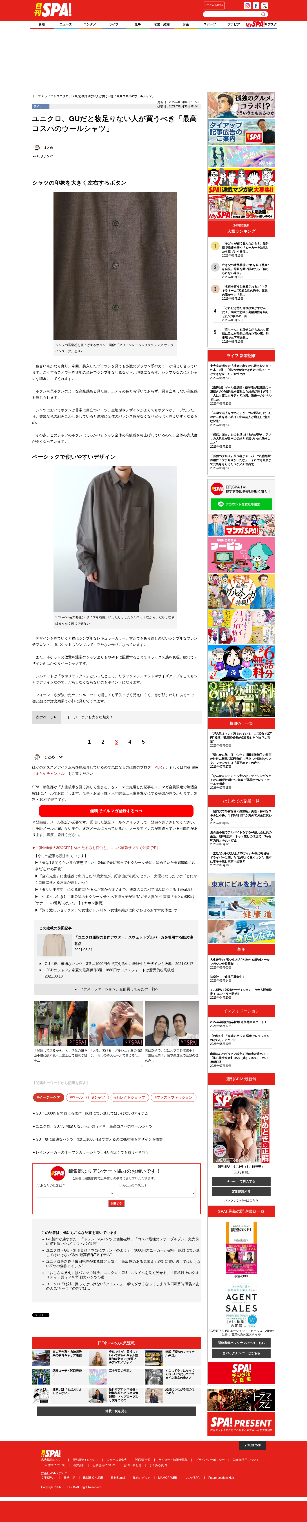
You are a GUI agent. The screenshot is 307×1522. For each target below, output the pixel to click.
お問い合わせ (133, 1465)
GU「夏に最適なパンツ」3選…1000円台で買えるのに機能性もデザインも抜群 (119, 964)
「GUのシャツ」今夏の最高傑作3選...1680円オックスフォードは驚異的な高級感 (111, 973)
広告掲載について (53, 1459)
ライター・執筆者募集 (173, 1459)
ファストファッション (175, 1097)
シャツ (99, 1097)
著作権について (55, 1465)
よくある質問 (158, 1465)
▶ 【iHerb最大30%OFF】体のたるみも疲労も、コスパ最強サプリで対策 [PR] (95, 848)
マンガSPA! (193, 1477)
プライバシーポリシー (211, 1459)
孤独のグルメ (142, 1477)
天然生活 (70, 1477)
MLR (158, 767)
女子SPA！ (49, 1477)
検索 (263, 14)
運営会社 (79, 1465)
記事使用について (105, 1465)
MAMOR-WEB (168, 1477)
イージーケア (49, 1097)
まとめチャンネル (50, 773)
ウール (77, 1097)
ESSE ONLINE (93, 1477)
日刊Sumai (118, 1477)
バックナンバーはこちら (241, 1200)
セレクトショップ (130, 1097)
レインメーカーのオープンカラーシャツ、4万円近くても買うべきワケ (92, 1152)
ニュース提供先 (117, 1459)
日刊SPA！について (86, 1459)
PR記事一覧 (143, 1459)
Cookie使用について (246, 1459)
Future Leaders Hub (221, 1477)
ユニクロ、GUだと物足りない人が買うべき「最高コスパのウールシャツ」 (96, 1126)
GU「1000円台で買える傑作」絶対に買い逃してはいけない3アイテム (92, 1113)
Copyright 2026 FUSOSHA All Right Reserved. (71, 1487)
